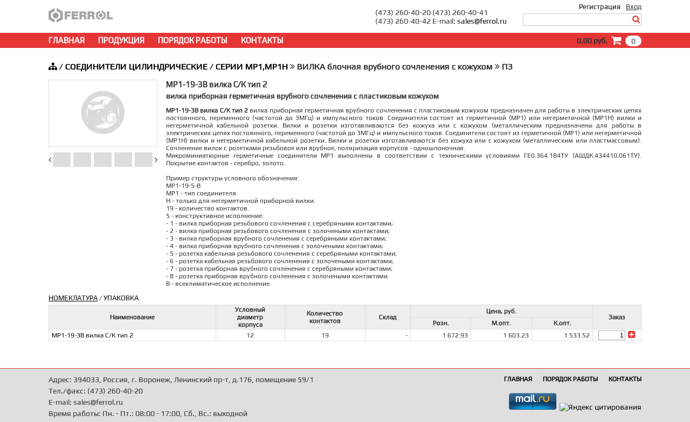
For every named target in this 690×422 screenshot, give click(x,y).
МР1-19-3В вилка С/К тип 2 (92, 335)
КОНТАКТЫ (262, 40)
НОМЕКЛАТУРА (73, 298)
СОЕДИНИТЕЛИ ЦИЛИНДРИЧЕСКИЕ (136, 66)
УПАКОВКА (121, 298)
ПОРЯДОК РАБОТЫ (192, 40)
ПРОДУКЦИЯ (121, 40)
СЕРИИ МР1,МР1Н (252, 66)
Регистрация (599, 7)
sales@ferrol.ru (482, 21)
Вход (633, 7)
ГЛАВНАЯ (67, 40)
